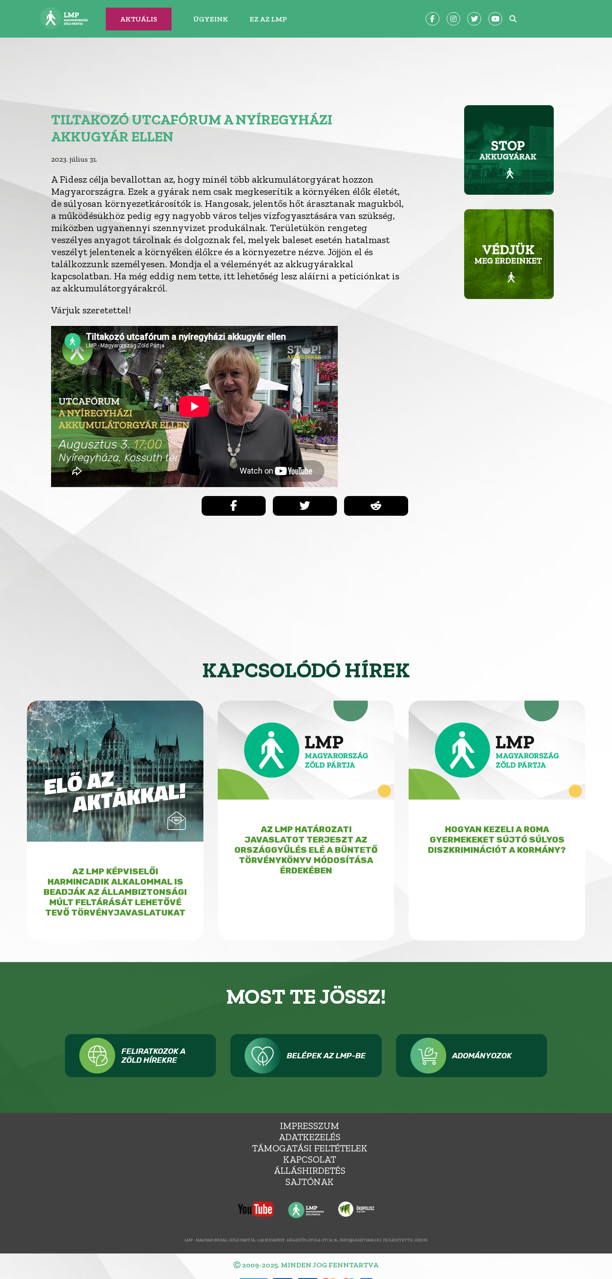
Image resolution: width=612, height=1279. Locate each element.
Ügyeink (210, 19)
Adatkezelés (309, 1136)
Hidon (420, 1239)
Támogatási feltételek (309, 1148)
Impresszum (309, 1125)
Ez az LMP (268, 19)
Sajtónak (309, 1181)
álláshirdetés (309, 1170)
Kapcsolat (309, 1159)
